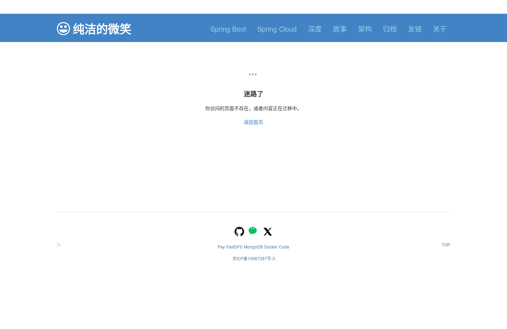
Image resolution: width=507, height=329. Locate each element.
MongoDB (253, 247)
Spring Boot (228, 29)
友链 (415, 29)
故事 (340, 29)
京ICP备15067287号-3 (253, 258)
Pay (221, 247)
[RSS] (58, 244)
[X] (267, 231)
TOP (446, 244)
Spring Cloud (277, 29)
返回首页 (253, 121)
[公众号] (253, 231)
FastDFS (234, 247)
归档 (390, 29)
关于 (440, 29)
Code (284, 247)
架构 (365, 29)
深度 (315, 29)
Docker (271, 247)
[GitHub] (239, 231)
